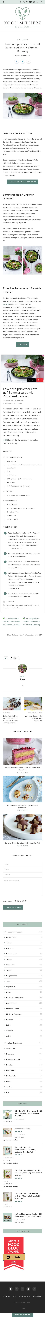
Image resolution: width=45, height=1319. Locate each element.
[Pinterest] (22, 1289)
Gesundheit (10, 1048)
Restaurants (11, 1076)
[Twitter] (22, 61)
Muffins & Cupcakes (13, 1014)
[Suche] (41, 2)
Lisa (22, 679)
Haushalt (9, 1065)
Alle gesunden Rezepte (13, 932)
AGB (15, 1296)
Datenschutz (24, 1296)
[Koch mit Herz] (22, 19)
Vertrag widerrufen (22, 1315)
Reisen (8, 1081)
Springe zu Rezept (22, 55)
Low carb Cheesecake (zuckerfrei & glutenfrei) (33, 718)
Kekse (8, 1025)
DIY (7, 1092)
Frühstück (9, 948)
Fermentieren (11, 937)
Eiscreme (9, 1020)
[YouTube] (28, 1289)
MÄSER (6, 304)
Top (23, 1309)
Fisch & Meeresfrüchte (14, 998)
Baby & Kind (11, 1070)
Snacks (9, 959)
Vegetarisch (10, 987)
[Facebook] (16, 61)
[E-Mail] (28, 61)
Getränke (9, 1031)
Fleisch (8, 992)
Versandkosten (12, 1140)
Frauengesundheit (13, 1059)
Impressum (37, 1296)
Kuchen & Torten (12, 1009)
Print (32, 380)
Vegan (8, 981)
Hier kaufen (22, 344)
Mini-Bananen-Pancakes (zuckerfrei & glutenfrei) (22, 806)
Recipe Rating (7, 901)
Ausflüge (9, 1087)
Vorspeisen (10, 965)
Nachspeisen (11, 1003)
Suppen (9, 970)
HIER (5, 440)
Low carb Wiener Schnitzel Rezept (22, 182)
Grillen (8, 1036)
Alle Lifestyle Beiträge (13, 1043)
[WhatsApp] (34, 1289)
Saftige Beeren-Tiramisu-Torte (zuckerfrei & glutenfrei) (22, 768)
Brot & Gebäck (11, 954)
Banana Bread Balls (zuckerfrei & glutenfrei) (22, 843)
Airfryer (9, 943)
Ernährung (10, 1054)
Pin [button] (41, 380)
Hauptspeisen (11, 976)
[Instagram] (17, 1289)
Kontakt (7, 1296)
